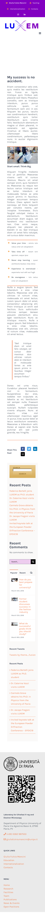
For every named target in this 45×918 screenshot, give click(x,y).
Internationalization (14, 864)
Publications (10, 899)
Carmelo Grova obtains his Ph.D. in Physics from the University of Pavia (22, 509)
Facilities (8, 892)
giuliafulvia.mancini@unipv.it (22, 839)
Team (6, 896)
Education (9, 860)
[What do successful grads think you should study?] (14, 624)
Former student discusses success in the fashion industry (25, 605)
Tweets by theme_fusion (22, 655)
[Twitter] (29, 448)
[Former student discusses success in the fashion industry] (14, 599)
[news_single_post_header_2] (22, 148)
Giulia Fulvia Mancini (15, 856)
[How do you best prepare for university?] (14, 580)
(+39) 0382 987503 (16, 834)
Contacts (8, 867)
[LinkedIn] (35, 448)
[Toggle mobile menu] (40, 33)
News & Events (12, 903)
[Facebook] (22, 448)
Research (8, 888)
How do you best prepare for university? (25, 583)
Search (16, 468)
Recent (23, 573)
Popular (13, 573)
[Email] (22, 454)
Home (7, 885)
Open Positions (11, 906)
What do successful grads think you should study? (25, 628)
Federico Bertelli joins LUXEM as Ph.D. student (22, 674)
